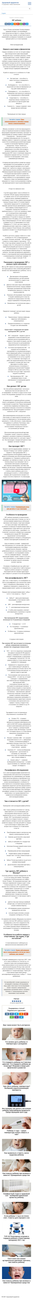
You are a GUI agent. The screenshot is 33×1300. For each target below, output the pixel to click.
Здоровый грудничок (10, 3)
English (4, 13)
